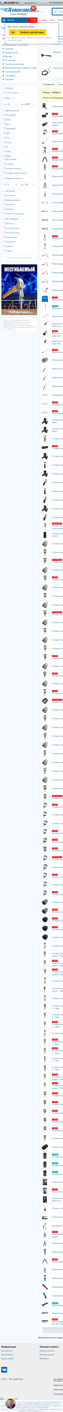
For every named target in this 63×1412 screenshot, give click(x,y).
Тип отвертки (11, 219)
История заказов (46, 1354)
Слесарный (10, 75)
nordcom (33, 3)
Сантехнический (12, 71)
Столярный (10, 60)
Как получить (7, 1358)
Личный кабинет (47, 1350)
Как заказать (7, 1350)
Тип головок (10, 159)
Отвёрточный (11, 52)
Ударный (9, 48)
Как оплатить (7, 1354)
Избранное (44, 1358)
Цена (9, 98)
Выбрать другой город (32, 32)
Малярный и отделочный (16, 45)
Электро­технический (14, 64)
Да (12, 32)
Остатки (9, 88)
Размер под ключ (14, 178)
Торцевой (9, 79)
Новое (52, 20)
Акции (44, 20)
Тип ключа (10, 191)
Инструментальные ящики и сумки (21, 68)
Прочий (8, 56)
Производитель (12, 110)
